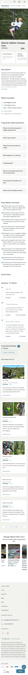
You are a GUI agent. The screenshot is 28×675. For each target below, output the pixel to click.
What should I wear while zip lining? (11, 146)
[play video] (14, 24)
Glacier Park (12, 546)
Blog (2, 598)
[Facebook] (3, 633)
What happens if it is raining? (11, 155)
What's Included (15, 6)
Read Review (6, 395)
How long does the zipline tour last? (12, 182)
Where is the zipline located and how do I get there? (13, 172)
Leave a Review (9, 352)
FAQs (23, 6)
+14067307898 (8, 624)
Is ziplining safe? (8, 163)
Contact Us (4, 606)
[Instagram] (7, 633)
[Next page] (24, 526)
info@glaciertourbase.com (11, 620)
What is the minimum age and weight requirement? (12, 129)
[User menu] (24, 1)
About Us (4, 594)
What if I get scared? (9, 138)
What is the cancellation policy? (13, 190)
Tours (2, 590)
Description (5, 6)
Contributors (5, 610)
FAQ (2, 602)
